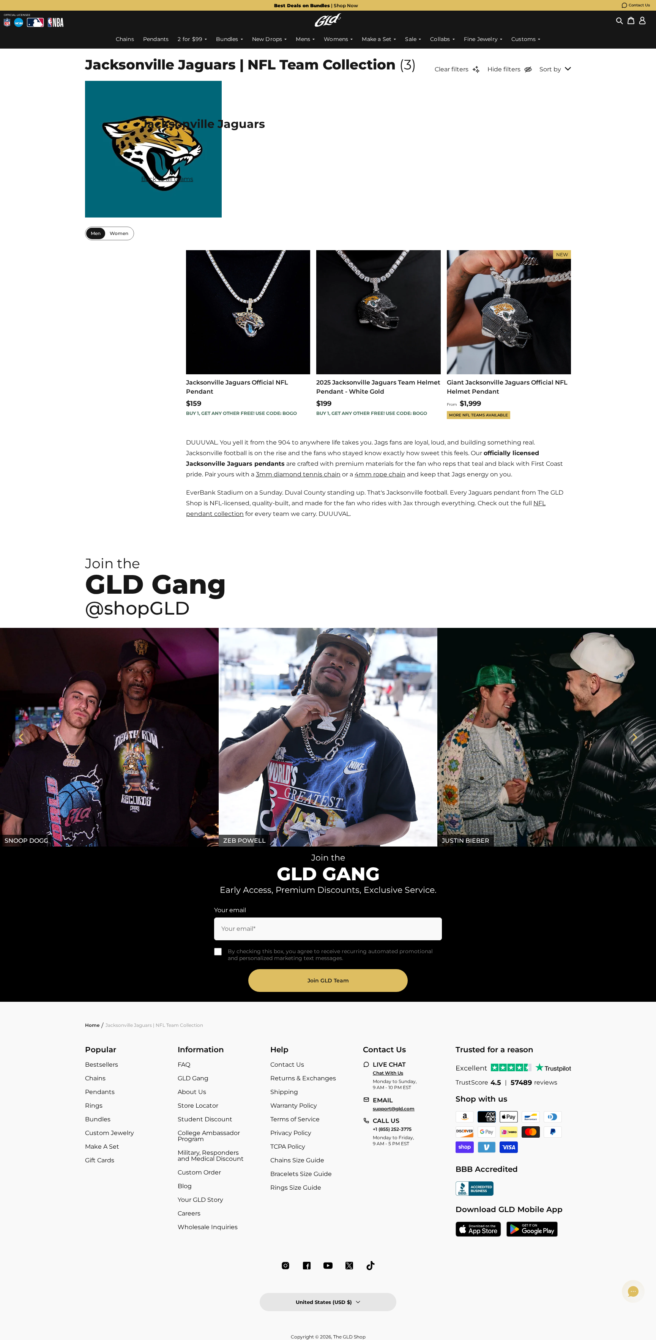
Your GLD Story (200, 1199)
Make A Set (102, 1146)
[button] (619, 20)
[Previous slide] (21, 737)
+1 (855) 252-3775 (392, 1129)
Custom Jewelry (109, 1133)
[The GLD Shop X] (349, 1265)
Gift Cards (99, 1160)
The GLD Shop (349, 1337)
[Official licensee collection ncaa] (18, 22)
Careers (189, 1213)
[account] (642, 20)
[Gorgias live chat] (633, 1291)
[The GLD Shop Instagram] (285, 1265)
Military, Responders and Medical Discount (211, 1155)
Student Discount (205, 1119)
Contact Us (639, 5)
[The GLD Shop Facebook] (306, 1265)
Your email (230, 910)
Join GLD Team (328, 980)
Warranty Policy (293, 1105)
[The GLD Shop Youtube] (328, 1265)
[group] (316, 5)
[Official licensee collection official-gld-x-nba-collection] (55, 22)
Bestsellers (101, 1064)
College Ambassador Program (209, 1136)
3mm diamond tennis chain (298, 474)
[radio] (95, 233)
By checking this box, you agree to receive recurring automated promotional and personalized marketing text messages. (330, 955)
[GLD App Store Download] (478, 1230)
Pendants (100, 1092)
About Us (192, 1092)
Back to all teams (167, 179)
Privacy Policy (290, 1133)
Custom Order (199, 1172)
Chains (95, 1078)
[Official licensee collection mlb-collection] (35, 22)
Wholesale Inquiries (208, 1227)
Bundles (97, 1119)
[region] (328, 737)
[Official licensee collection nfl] (7, 22)
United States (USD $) (324, 1302)
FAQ (184, 1064)
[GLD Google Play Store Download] (532, 1230)
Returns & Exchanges (303, 1078)
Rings (93, 1105)
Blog (185, 1186)
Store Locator (198, 1105)
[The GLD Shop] (328, 20)
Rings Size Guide (295, 1187)
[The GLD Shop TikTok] (370, 1265)
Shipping (284, 1092)
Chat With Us (388, 1073)
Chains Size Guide (297, 1160)
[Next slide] (635, 737)
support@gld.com (394, 1109)
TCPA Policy (287, 1146)
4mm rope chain (380, 474)
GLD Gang (193, 1078)
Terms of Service (295, 1119)
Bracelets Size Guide (301, 1174)
